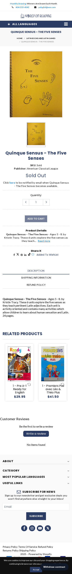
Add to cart (36, 218)
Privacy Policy (10, 546)
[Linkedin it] (25, 254)
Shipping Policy (27, 550)
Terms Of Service (27, 546)
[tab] (36, 270)
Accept (36, 569)
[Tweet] (17, 254)
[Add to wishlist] (33, 254)
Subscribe (36, 516)
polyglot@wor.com (47, 7)
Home (20, 38)
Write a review (36, 434)
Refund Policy (45, 546)
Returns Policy (11, 550)
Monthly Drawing (18, 3)
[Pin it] (22, 254)
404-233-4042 (22, 7)
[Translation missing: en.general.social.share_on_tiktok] (29, 254)
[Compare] (29, 384)
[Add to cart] (29, 364)
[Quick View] (29, 377)
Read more (44, 240)
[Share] (14, 254)
